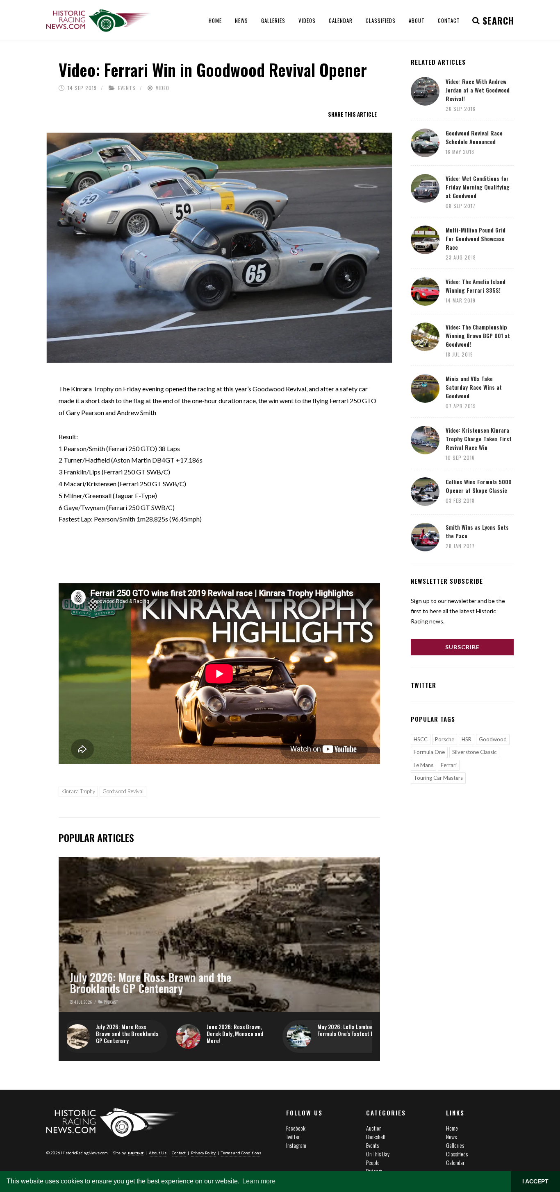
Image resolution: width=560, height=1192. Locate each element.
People (373, 1162)
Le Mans (423, 765)
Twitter (293, 1136)
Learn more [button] (258, 1181)
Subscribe (462, 646)
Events (127, 87)
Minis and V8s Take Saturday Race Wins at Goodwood (474, 387)
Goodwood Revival (122, 791)
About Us (157, 1152)
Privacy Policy (203, 1152)
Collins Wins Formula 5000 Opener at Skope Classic (479, 485)
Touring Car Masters (438, 777)
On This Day (377, 1153)
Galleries (455, 1145)
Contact (179, 1152)
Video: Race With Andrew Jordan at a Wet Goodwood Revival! (478, 90)
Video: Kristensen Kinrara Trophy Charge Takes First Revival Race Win (479, 439)
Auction (374, 1128)
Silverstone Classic (474, 752)
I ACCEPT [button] (535, 1181)
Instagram (296, 1145)
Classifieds (457, 1153)
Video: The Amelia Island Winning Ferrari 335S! (475, 285)
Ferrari (449, 765)
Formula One (429, 752)
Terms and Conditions (241, 1152)
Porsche (444, 739)
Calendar (455, 1162)
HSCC (421, 739)
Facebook (295, 1128)
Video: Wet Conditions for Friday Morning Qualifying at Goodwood (478, 187)
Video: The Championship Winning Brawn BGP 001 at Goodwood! (478, 335)
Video (162, 87)
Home (452, 1128)
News (451, 1136)
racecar (135, 1152)
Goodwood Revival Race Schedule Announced (474, 137)
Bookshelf (375, 1136)
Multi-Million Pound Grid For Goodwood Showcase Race (475, 238)
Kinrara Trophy (78, 791)
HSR (466, 739)
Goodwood (493, 739)
